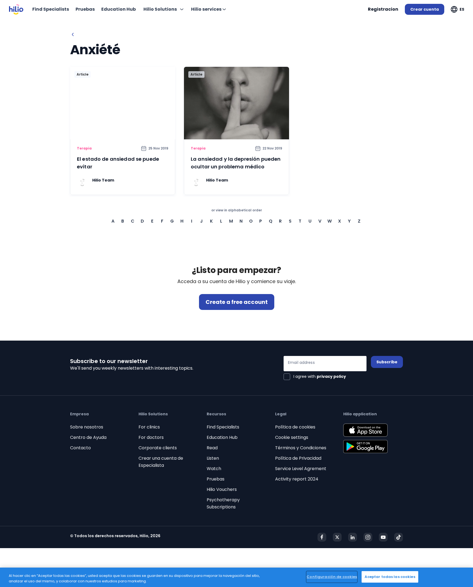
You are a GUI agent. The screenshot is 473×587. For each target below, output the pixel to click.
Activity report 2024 (296, 479)
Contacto (80, 448)
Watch (214, 468)
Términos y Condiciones (300, 448)
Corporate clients (158, 448)
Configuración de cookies (332, 576)
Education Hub (222, 437)
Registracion (383, 9)
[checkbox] (315, 376)
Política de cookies (295, 427)
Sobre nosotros (86, 427)
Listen (213, 458)
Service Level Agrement (300, 468)
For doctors (151, 437)
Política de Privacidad (298, 458)
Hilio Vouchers (222, 489)
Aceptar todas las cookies (390, 576)
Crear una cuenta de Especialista (161, 461)
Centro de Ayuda (88, 437)
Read (212, 448)
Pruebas (215, 479)
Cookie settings (291, 437)
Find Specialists (223, 427)
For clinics (149, 427)
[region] (236, 577)
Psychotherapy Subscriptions (223, 503)
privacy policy (331, 376)
